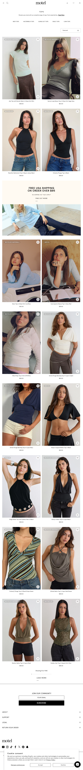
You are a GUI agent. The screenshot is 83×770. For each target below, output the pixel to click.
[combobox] (7, 3)
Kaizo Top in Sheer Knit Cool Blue (21, 304)
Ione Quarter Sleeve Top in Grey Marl (61, 304)
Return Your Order (10, 728)
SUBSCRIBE (41, 703)
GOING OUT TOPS (43, 21)
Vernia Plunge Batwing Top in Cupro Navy (21, 447)
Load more (41, 678)
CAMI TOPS (67, 21)
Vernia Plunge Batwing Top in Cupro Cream (61, 376)
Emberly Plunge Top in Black (61, 173)
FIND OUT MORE (41, 198)
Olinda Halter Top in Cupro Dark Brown (61, 591)
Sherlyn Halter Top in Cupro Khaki (21, 663)
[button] (38, 39)
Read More (61, 15)
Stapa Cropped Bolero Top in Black (61, 447)
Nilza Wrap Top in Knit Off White (21, 376)
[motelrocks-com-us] (41, 3)
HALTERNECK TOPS (28, 21)
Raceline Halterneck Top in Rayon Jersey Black (21, 173)
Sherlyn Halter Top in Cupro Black (61, 519)
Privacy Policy (50, 760)
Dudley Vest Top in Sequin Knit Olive (61, 663)
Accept (40, 765)
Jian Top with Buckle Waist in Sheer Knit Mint (21, 101)
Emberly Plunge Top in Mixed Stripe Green (21, 591)
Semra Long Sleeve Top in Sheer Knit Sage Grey (61, 101)
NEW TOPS (16, 21)
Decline (63, 765)
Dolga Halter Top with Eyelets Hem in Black (21, 519)
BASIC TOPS (56, 21)
